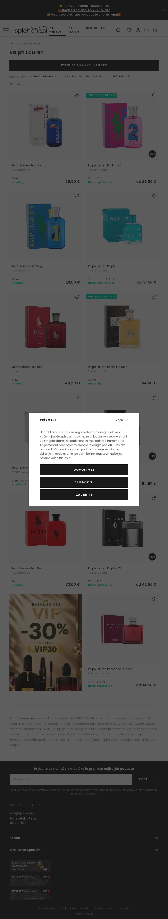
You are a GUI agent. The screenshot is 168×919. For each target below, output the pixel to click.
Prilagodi (83, 482)
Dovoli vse (84, 470)
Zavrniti (84, 495)
